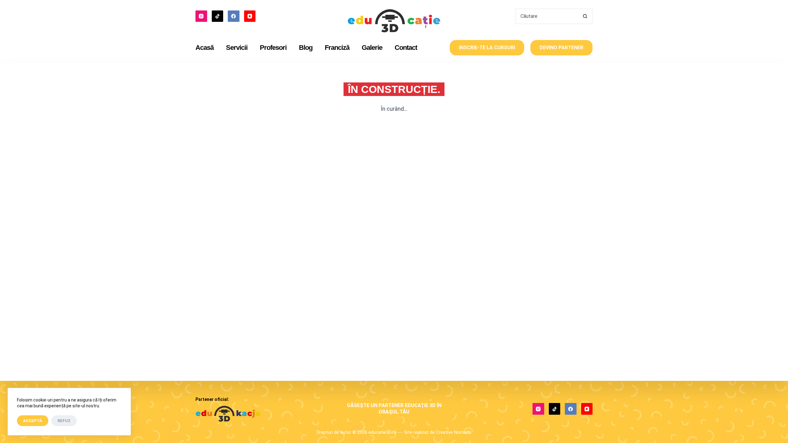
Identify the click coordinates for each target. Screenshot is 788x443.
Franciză (337, 47)
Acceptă (32, 420)
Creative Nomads (453, 432)
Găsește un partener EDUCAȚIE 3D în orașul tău (394, 408)
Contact (406, 47)
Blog (305, 47)
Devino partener (561, 47)
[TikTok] (217, 16)
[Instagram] (201, 16)
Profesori (273, 47)
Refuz (64, 420)
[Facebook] (233, 16)
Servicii (236, 47)
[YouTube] (250, 16)
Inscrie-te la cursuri (487, 47)
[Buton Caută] (584, 16)
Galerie (372, 47)
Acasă (204, 47)
